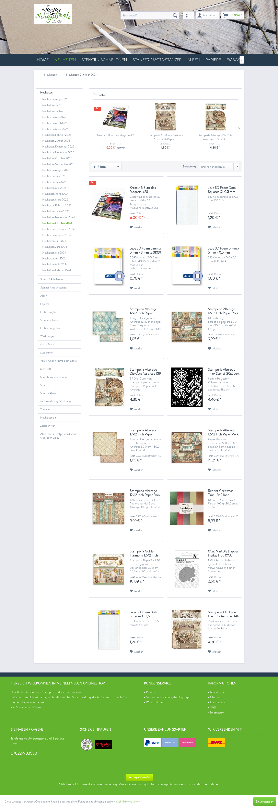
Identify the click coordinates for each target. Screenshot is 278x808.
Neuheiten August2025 (56, 170)
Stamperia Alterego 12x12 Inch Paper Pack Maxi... (223, 432)
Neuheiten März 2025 (55, 200)
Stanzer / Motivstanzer (53, 288)
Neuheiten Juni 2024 (54, 247)
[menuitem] (149, 15)
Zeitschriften (47, 426)
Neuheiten (46, 92)
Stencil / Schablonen (52, 279)
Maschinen (46, 353)
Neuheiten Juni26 (52, 111)
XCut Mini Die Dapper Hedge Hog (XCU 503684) (223, 553)
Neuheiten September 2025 (58, 164)
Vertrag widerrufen (139, 777)
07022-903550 (24, 753)
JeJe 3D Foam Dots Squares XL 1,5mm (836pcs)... (144, 614)
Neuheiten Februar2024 (56, 270)
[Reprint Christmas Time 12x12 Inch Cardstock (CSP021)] (186, 508)
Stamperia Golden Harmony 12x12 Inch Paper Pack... (144, 553)
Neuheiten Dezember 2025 (58, 147)
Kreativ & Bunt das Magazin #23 (115, 135)
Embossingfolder (50, 312)
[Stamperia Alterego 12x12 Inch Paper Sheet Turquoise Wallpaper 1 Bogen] (108, 326)
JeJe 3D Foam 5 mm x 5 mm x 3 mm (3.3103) (145, 250)
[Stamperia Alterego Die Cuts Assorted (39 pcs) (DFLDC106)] (215, 117)
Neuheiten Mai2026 (54, 117)
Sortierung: (189, 166)
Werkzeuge (47, 336)
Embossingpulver (50, 328)
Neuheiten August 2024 (56, 235)
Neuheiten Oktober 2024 (57, 223)
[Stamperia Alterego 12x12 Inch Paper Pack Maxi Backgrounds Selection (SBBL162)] (108, 508)
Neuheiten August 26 (54, 99)
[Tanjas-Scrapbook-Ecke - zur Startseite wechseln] (53, 14)
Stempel (45, 385)
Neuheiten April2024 (54, 258)
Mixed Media (47, 344)
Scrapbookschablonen (53, 377)
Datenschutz (218, 702)
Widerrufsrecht (155, 702)
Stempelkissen (48, 393)
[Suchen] (175, 15)
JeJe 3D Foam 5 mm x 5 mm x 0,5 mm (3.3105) (223, 250)
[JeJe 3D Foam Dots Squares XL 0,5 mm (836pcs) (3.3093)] (186, 205)
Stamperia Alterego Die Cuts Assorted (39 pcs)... (215, 137)
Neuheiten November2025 (58, 152)
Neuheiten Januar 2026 (56, 141)
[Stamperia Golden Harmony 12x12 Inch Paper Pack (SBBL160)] (108, 568)
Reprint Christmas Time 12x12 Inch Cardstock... (220, 493)
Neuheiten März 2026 (55, 129)
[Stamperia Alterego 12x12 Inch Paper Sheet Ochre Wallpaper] (108, 447)
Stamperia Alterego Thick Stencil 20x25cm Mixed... (224, 372)
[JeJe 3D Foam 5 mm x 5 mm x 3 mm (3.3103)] (108, 265)
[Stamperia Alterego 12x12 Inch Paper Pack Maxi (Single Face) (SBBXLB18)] (186, 447)
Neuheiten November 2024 (58, 217)
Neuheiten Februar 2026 (56, 135)
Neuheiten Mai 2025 (54, 188)
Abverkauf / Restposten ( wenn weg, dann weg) (58, 436)
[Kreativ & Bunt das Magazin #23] (116, 117)
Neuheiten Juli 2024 (54, 241)
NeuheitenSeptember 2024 (58, 229)
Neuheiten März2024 (55, 264)
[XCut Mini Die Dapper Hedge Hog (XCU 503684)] (186, 568)
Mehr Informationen (128, 802)
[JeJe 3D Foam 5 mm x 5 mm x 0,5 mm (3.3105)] (186, 265)
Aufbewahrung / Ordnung (55, 401)
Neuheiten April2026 (54, 123)
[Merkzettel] (188, 15)
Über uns (216, 697)
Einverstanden (265, 801)
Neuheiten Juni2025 (54, 182)
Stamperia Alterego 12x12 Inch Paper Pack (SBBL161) (223, 311)
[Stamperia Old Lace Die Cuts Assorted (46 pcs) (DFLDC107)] (165, 117)
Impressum (217, 712)
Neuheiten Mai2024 (54, 253)
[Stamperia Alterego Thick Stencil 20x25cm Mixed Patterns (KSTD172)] (186, 386)
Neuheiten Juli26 (52, 105)
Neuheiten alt (48, 418)
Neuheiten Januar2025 (55, 211)
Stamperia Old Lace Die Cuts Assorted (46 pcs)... (165, 137)
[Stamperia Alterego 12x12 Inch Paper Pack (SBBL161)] (186, 326)
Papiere (44, 304)
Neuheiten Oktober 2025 (57, 158)
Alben (43, 296)
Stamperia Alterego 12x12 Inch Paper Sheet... (143, 311)
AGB (213, 707)
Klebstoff (45, 369)
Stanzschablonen (50, 320)
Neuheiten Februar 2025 (56, 205)
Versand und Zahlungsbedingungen (168, 697)
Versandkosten (128, 784)
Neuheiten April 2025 (55, 194)
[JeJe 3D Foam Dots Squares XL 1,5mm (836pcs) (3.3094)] (108, 629)
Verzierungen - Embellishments (58, 361)
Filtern (101, 167)
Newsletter (217, 692)
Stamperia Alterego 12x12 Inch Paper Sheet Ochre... (143, 432)
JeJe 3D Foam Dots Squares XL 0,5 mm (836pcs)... (222, 190)
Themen (45, 409)
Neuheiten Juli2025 (53, 176)
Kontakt (151, 692)
